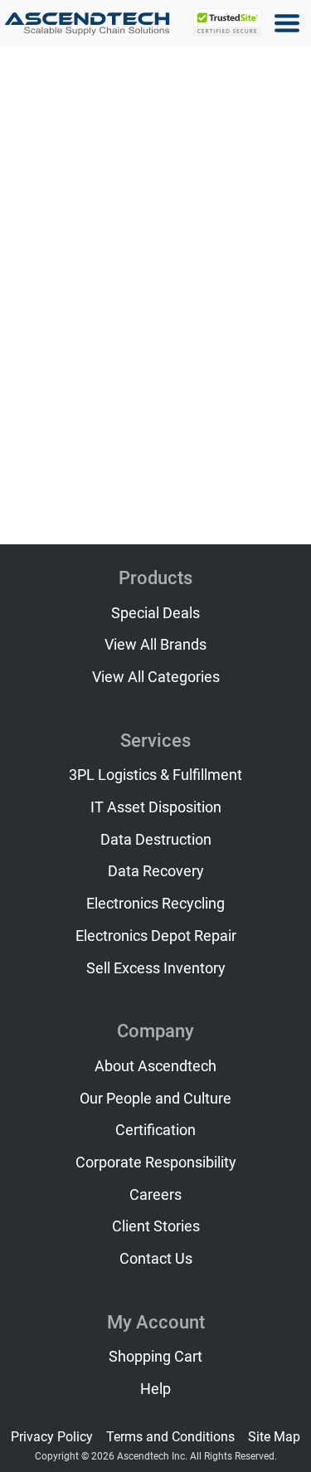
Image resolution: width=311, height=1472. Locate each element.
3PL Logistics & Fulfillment (155, 775)
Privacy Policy (52, 1437)
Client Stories (156, 1226)
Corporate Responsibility (155, 1162)
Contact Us (155, 1258)
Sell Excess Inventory (156, 968)
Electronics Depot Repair (155, 936)
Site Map (274, 1437)
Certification (155, 1130)
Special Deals (155, 613)
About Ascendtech (155, 1066)
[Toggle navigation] (287, 23)
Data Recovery (156, 871)
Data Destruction (155, 839)
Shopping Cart (155, 1356)
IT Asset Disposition (155, 807)
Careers (155, 1195)
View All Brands (155, 644)
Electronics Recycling (155, 903)
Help (155, 1389)
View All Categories (156, 677)
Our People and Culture (155, 1098)
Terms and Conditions (170, 1437)
